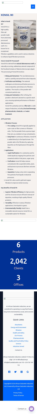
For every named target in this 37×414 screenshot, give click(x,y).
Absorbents (18, 325)
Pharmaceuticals (18, 338)
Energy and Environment (18, 327)
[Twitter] (15, 372)
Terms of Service (18, 395)
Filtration (19, 330)
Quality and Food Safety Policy (18, 341)
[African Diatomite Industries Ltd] (12, 3)
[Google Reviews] (28, 372)
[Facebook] (9, 372)
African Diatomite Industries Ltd (15, 8)
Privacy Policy (17, 393)
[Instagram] (21, 372)
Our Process (18, 335)
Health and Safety (18, 333)
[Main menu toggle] (33, 7)
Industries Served (18, 346)
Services (18, 343)
